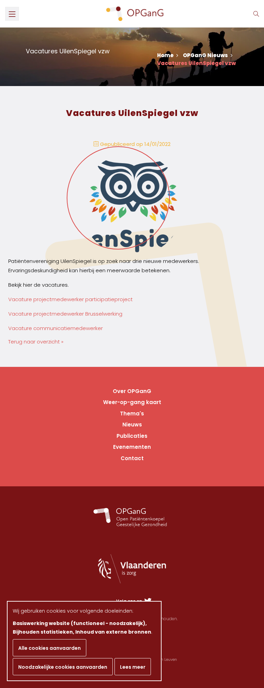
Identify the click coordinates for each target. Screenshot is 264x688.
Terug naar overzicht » (36, 341)
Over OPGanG (132, 391)
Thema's (132, 413)
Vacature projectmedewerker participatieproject (70, 299)
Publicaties (132, 436)
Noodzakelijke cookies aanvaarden (62, 667)
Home (166, 55)
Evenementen (132, 447)
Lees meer (132, 667)
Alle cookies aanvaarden (49, 648)
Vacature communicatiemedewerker (55, 328)
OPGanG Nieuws (206, 55)
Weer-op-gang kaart (132, 402)
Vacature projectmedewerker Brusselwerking (65, 313)
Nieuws (132, 424)
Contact (132, 458)
